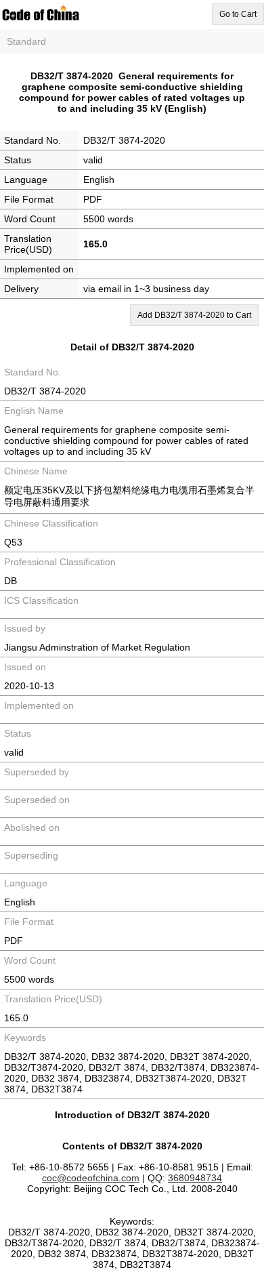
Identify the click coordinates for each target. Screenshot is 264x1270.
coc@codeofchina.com (90, 1177)
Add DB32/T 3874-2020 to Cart (194, 315)
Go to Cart (238, 14)
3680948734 (195, 1177)
